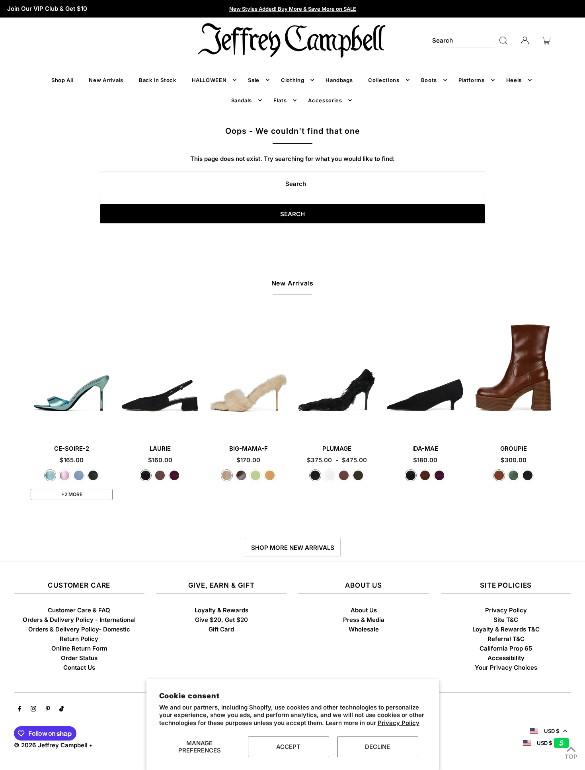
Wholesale (364, 629)
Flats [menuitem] (280, 100)
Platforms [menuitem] (471, 80)
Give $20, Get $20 (221, 619)
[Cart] (546, 41)
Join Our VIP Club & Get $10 (47, 8)
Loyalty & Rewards (221, 610)
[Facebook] (19, 709)
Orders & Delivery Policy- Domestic (79, 629)
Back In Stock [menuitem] (157, 80)
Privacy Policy (398, 723)
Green (513, 475)
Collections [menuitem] (383, 80)
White (329, 475)
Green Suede (93, 475)
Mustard (269, 475)
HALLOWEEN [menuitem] (209, 80)
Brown (343, 475)
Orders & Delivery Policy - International (79, 619)
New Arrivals (292, 283)
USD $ (551, 731)
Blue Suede (78, 475)
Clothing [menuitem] (292, 80)
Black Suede (145, 475)
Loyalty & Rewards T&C (506, 629)
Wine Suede (174, 475)
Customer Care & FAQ (79, 610)
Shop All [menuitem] (62, 80)
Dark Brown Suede (425, 475)
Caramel (499, 475)
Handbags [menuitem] (339, 80)
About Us (364, 610)
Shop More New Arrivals (292, 547)
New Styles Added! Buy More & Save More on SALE (292, 9)
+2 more (71, 494)
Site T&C (505, 619)
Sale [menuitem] (253, 80)
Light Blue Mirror (50, 475)
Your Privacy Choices (506, 667)
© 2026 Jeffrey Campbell (51, 745)
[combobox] (463, 40)
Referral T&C (506, 639)
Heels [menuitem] (514, 80)
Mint (255, 475)
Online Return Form (79, 648)
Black (315, 475)
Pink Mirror (64, 475)
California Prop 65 (506, 648)
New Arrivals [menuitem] (106, 80)
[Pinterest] (48, 709)
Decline (377, 746)
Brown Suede (160, 475)
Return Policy (79, 639)
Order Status (79, 658)
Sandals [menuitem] (241, 100)
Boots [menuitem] (429, 80)
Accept (288, 746)
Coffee (241, 475)
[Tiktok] (61, 709)
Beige (226, 475)
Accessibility (506, 658)
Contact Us (79, 667)
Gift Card (221, 629)
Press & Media (363, 619)
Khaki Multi (358, 475)
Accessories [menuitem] (325, 100)
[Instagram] (33, 709)
